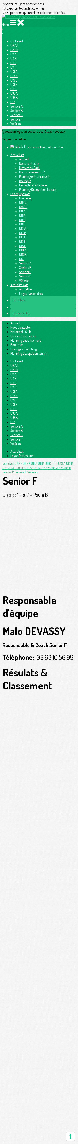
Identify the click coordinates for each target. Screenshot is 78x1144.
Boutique (25, 181)
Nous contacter (29, 163)
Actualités (25, 289)
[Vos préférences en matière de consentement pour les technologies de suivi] (70, 1136)
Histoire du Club (29, 168)
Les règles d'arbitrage (33, 185)
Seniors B (16, 110)
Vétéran (15, 123)
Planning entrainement (34, 176)
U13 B (14, 76)
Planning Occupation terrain (37, 189)
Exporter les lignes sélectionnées (23, 4)
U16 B (14, 97)
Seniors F (16, 119)
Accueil (24, 159)
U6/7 (14, 45)
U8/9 (14, 50)
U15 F (13, 89)
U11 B (13, 58)
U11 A (13, 54)
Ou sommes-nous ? (32, 172)
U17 (12, 102)
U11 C (13, 63)
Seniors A (16, 106)
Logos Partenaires (31, 293)
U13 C (13, 80)
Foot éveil (16, 41)
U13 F (13, 84)
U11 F (13, 67)
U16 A (14, 93)
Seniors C (16, 115)
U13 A (14, 71)
